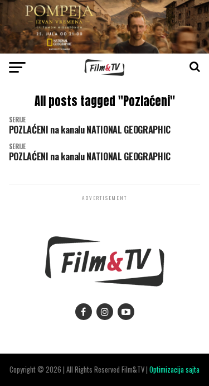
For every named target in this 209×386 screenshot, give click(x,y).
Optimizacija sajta (174, 369)
